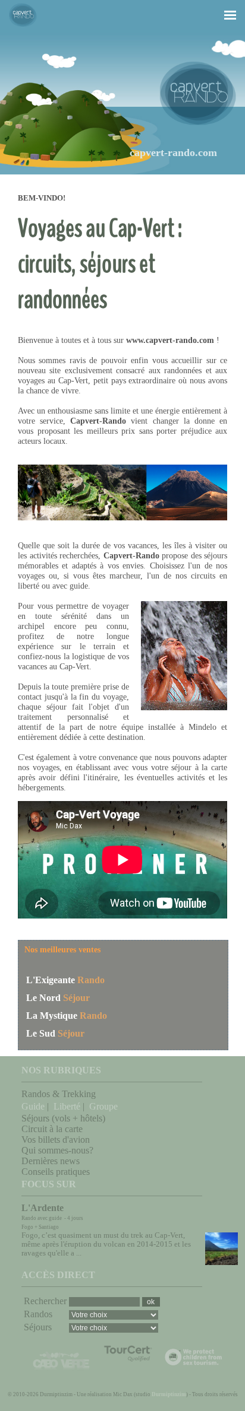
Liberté (67, 1106)
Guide (33, 1106)
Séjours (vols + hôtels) (63, 1118)
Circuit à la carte (52, 1129)
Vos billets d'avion (55, 1139)
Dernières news (50, 1161)
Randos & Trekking (58, 1094)
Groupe (103, 1106)
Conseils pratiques (55, 1172)
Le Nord (43, 998)
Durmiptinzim (169, 1394)
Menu (223, 4)
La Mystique (51, 1015)
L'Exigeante (50, 980)
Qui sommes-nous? (57, 1150)
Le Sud (40, 1033)
